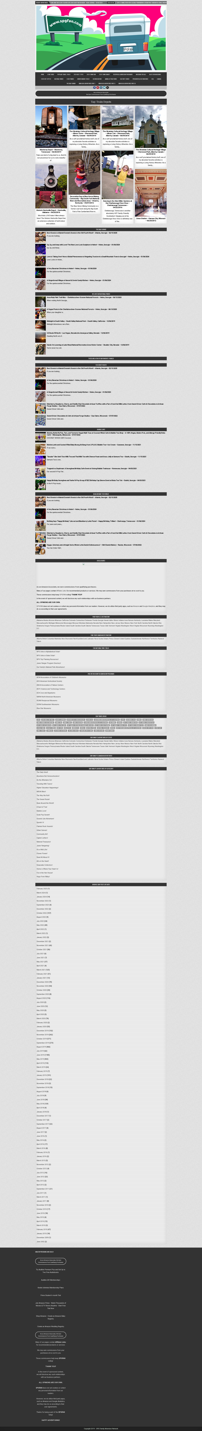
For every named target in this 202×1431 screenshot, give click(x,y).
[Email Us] (104, 87)
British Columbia (48, 639)
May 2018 (59, 728)
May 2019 (40, 1059)
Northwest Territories (150, 639)
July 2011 (40, 1193)
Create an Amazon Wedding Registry (50, 1326)
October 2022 (42, 913)
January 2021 (42, 978)
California (65, 620)
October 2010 (42, 1209)
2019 (38, 720)
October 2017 (42, 1120)
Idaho (111, 620)
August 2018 (41, 1091)
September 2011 (43, 1189)
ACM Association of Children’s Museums (51, 677)
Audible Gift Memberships (50, 1280)
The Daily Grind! (71, 83)
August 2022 (41, 917)
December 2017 (43, 1116)
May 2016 (40, 1140)
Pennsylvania (55, 626)
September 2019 (43, 1043)
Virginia (117, 626)
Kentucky (137, 620)
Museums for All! (141, 74)
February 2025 (42, 888)
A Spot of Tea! (42, 807)
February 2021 (42, 974)
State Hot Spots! (46, 79)
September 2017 (43, 1124)
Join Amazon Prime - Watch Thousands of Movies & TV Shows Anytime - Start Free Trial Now (50, 1306)
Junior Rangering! (43, 845)
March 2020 (41, 1018)
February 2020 (42, 1022)
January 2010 (42, 1233)
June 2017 (40, 1132)
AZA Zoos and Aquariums (46, 693)
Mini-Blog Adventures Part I (87, 83)
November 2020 (43, 986)
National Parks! (58, 79)
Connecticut (80, 620)
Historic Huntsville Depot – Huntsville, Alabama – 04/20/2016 (51, 211)
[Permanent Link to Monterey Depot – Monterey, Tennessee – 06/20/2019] (51, 127)
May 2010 (40, 1217)
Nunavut (161, 639)
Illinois (115, 620)
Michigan (52, 623)
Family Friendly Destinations (45, 722)
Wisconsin (143, 626)
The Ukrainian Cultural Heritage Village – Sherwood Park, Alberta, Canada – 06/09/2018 (151, 151)
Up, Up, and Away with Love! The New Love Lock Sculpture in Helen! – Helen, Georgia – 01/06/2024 (83, 245)
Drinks (139, 720)
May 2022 (40, 925)
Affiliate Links (61, 591)
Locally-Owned (51, 728)
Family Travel (67, 722)
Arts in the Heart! (43, 861)
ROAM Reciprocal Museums (47, 700)
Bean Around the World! (45, 803)
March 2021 (41, 970)
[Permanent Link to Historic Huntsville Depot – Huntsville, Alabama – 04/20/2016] (51, 186)
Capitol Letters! (42, 838)
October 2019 (42, 1039)
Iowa (126, 620)
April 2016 (40, 1144)
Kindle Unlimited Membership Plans (51, 1287)
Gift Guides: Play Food (59, 725)
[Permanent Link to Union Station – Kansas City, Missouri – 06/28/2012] (151, 193)
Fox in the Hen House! (45, 873)
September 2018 (43, 1087)
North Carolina (143, 623)
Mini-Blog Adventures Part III (127, 83)
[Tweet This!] (38, 147)
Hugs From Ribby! (43, 876)
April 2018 (40, 1108)
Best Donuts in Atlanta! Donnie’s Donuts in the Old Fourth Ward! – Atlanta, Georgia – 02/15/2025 (82, 233)
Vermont (112, 626)
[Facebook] (94, 87)
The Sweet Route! (43, 799)
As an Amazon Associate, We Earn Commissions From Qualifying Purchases (50, 1261)
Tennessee (95, 626)
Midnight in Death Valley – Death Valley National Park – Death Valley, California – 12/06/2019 (81, 321)
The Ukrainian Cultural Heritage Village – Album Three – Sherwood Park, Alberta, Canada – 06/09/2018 (84, 133)
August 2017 (41, 1128)
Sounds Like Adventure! (45, 818)
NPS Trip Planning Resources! (48, 659)
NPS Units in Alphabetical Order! (48, 651)
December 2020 (43, 982)
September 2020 (43, 994)
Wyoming (151, 626)
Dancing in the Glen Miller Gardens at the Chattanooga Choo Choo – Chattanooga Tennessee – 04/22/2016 (117, 204)
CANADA (159, 79)
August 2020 (41, 998)
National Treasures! (44, 842)
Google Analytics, (149, 606)
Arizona (51, 620)
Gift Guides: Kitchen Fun (44, 725)
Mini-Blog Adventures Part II (107, 83)
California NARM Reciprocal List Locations (106, 720)
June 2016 (40, 1136)
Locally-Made (41, 728)
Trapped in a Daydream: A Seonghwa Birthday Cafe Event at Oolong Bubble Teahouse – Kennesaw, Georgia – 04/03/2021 (92, 468)
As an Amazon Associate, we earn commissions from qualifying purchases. (67, 587)
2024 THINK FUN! (91, 74)
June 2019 (40, 1055)
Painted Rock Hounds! (45, 826)
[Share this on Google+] (51, 147)
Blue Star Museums (44, 708)
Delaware (88, 620)
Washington (125, 626)
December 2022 (43, 909)
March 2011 (41, 1197)
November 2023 (43, 901)
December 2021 (43, 941)
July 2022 (40, 921)
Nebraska (89, 623)
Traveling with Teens (86, 731)
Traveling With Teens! (44, 784)
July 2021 (40, 953)
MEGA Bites (67, 728)
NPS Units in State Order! (46, 655)
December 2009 (43, 1237)
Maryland (156, 620)
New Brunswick (67, 639)
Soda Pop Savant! (43, 815)
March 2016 (41, 1148)
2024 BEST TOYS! (78, 74)
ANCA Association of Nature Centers (50, 685)
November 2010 (43, 1205)
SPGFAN (63, 594)
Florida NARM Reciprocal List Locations (95, 722)
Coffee (123, 720)
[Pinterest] (97, 87)
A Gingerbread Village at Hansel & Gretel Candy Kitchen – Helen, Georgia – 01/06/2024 (79, 280)
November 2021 (43, 945)
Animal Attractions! (111, 79)
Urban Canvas (110, 731)
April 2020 (40, 1014)
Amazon (136, 606)
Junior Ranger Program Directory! (49, 663)
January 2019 (42, 1075)
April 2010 (40, 1221)
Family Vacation (77, 722)
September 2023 (43, 905)
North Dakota (153, 623)
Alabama (40, 620)
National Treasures (103, 728)
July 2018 (40, 1095)
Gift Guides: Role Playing (102, 725)
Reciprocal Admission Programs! (123, 74)
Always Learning (60, 720)
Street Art (158, 728)
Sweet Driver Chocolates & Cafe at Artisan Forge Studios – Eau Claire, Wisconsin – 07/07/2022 (82, 416)
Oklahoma (40, 626)
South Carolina (75, 626)
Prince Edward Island (116, 639)
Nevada (96, 623)
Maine (150, 620)
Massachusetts (42, 623)
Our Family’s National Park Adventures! (51, 667)
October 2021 (42, 949)
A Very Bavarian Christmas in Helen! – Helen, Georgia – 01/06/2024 (71, 268)
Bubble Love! (41, 811)
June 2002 (40, 1241)
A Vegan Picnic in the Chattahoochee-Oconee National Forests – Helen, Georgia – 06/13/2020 (82, 309)
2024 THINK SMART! (104, 74)
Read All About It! (43, 857)
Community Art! (42, 834)
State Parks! (70, 79)
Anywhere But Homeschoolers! (48, 776)
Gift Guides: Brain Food (130, 722)
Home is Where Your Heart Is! (47, 869)
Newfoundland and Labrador (83, 639)
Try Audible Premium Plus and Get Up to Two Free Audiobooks (50, 1271)
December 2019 (131, 720)
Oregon (47, 626)
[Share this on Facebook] (45, 147)
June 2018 (40, 1099)
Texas (102, 626)
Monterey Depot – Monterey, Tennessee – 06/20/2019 (51, 150)
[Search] (107, 87)
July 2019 (40, 1051)
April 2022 (40, 929)
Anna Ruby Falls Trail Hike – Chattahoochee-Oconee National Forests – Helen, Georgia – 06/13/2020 (84, 297)
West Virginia (134, 626)
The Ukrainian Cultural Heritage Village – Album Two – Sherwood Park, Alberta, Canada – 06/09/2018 (118, 133)
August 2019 (41, 1047)
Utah (106, 626)
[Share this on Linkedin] (64, 147)
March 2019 (41, 1067)
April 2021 (40, 966)
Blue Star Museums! (155, 74)
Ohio (159, 623)
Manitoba (57, 639)
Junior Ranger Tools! (83, 79)
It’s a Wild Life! (42, 849)
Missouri (75, 623)
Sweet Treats (41, 731)
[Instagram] (101, 87)
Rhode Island (65, 626)
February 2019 (42, 1071)
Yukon (39, 641)
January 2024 (42, 897)
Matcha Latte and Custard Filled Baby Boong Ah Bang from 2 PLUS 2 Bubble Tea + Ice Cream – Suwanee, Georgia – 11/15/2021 (94, 445)
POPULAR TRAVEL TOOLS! (63, 74)
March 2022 (41, 933)
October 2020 (42, 990)
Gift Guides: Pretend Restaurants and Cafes (80, 725)
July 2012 (40, 1172)
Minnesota (59, 623)
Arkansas (58, 620)
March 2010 (41, 1225)
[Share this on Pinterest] (57, 147)
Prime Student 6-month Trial (51, 1295)
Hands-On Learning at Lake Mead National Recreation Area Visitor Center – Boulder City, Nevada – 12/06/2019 (88, 345)
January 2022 (42, 937)
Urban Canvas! (42, 830)
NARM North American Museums (49, 697)
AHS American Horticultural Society (49, 681)
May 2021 (40, 962)
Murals (82, 728)
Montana (82, 623)
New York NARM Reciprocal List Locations (129, 728)
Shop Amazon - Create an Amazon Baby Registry (50, 1317)
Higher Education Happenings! (47, 787)
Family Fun (59, 722)
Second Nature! (97, 79)
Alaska (45, 620)
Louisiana (144, 620)
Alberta (39, 639)
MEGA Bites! (41, 791)
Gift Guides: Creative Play (146, 722)
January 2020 (42, 1026)
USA (153, 79)
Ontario (106, 639)
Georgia (100, 620)
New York (133, 623)
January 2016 (42, 1156)
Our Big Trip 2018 (148, 728)
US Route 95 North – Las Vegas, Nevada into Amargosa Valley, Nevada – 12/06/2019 (78, 333)
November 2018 (43, 1083)
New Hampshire (105, 623)
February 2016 (42, 1152)
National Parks (91, 728)
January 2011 (42, 1201)
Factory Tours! (124, 79)
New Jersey (115, 623)
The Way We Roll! (43, 795)
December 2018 (43, 1079)
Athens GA (89, 720)
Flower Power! (42, 853)
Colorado (72, 620)
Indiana (121, 620)
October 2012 (42, 1168)
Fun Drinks (112, 722)
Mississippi (67, 623)
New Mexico (125, 623)
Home (42, 74)
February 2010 (42, 1229)
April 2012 (40, 1185)
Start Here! (50, 74)
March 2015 (41, 1160)
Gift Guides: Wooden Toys (135, 725)
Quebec (128, 639)
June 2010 (40, 1213)
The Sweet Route (73, 731)
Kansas (131, 620)
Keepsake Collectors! (45, 865)
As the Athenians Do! (44, 780)
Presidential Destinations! (140, 79)
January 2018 (42, 1112)
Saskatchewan (136, 639)
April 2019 (40, 1063)
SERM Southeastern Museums (48, 704)
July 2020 (40, 1002)
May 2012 (40, 1181)
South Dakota (86, 626)
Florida (94, 620)
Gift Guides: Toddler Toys (118, 725)
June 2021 (40, 957)
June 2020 (40, 1006)
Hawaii (106, 620)
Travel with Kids (99, 731)
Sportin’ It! (40, 822)
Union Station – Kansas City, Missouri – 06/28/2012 (150, 219)
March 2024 (41, 893)
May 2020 (40, 1010)
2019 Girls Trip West (48, 720)
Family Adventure (148, 720)
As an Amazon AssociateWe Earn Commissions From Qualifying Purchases (101, 93)
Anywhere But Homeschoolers (76, 720)
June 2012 (40, 1176)
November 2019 (43, 1034)
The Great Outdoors (60, 731)
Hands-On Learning (150, 725)
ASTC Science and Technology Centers (51, 689)
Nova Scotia (98, 639)
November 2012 (43, 1164)
